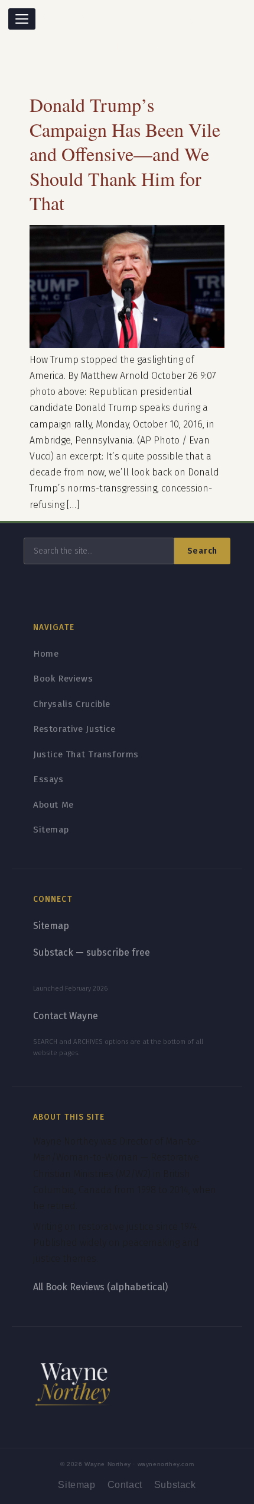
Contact (125, 1485)
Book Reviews (63, 678)
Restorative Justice (74, 729)
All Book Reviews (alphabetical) (100, 1287)
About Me (53, 804)
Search (202, 551)
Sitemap (51, 829)
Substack (175, 1485)
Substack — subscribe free (91, 952)
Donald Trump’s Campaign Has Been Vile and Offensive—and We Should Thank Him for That (125, 154)
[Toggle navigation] (21, 19)
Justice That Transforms (86, 754)
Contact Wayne (65, 1015)
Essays (48, 779)
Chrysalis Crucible (71, 704)
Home (45, 653)
